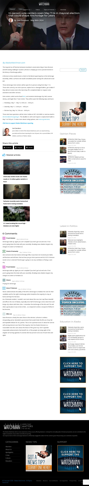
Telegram (19, 147)
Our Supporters (64, 480)
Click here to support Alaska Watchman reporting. (18, 123)
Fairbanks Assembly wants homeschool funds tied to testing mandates (76, 233)
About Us (45, 480)
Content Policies (82, 480)
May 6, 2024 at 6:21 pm (22, 239)
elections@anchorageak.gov (11, 117)
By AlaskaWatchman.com (14, 63)
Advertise (63, 9)
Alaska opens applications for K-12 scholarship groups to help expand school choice (76, 337)
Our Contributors (53, 480)
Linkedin (30, 147)
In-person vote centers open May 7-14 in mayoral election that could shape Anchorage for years (44, 14)
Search (83, 70)
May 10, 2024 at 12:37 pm (24, 289)
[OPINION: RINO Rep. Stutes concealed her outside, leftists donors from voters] (63, 141)
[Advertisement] (73, 86)
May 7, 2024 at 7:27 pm (25, 252)
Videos (38, 9)
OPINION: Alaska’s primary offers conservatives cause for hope (77, 159)
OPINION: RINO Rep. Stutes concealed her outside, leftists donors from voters (77, 141)
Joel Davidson (16, 128)
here (24, 96)
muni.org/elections (44, 119)
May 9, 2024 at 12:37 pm (18, 281)
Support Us (26, 9)
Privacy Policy (73, 480)
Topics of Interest (49, 9)
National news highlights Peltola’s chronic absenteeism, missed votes (77, 241)
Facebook (8, 147)
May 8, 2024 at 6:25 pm (22, 268)
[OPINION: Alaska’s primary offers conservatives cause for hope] (63, 159)
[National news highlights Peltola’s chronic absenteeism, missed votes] (63, 242)
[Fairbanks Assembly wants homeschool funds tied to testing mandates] (63, 234)
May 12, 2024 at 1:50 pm (19, 315)
